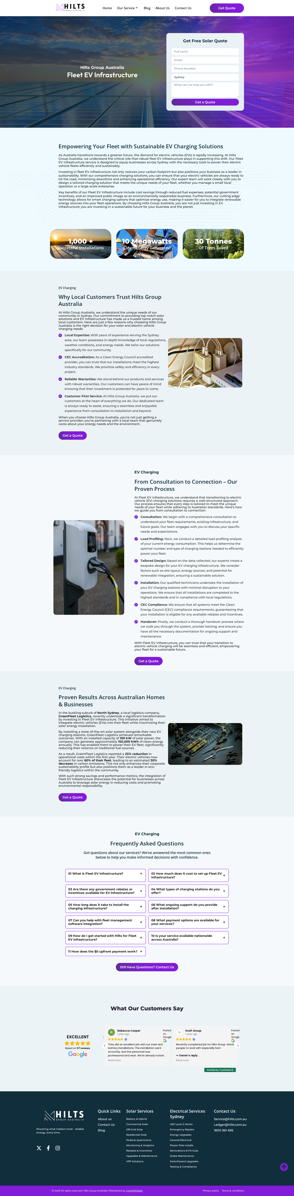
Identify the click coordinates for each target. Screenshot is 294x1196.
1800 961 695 (223, 1130)
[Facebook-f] (48, 1148)
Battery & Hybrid (136, 1118)
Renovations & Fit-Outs (184, 1150)
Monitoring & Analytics (140, 1145)
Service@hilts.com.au (230, 1119)
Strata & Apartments (138, 1140)
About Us (163, 8)
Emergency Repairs (182, 1129)
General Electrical (180, 1140)
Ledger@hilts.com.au (230, 1124)
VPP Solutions (134, 1161)
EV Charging (67, 288)
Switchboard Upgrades (184, 1161)
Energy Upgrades (180, 1134)
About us (105, 1119)
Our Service (126, 8)
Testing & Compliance (183, 1166)
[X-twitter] (39, 1148)
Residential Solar (136, 1134)
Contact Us (183, 8)
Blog (147, 8)
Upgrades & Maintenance (141, 1155)
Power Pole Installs (181, 1145)
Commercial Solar (137, 1124)
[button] (237, 1045)
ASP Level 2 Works (181, 1124)
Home (107, 8)
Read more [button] (114, 1060)
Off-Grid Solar (134, 1129)
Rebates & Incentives (139, 1150)
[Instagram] (57, 1148)
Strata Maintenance (182, 1155)
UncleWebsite (134, 1190)
